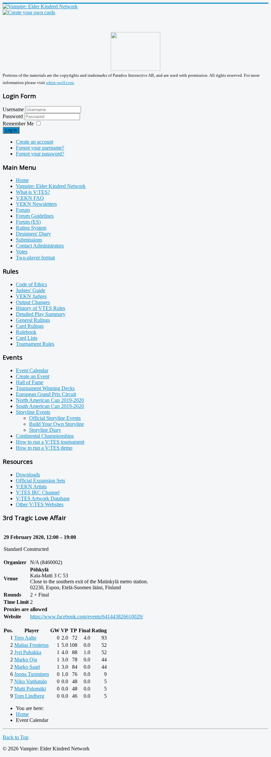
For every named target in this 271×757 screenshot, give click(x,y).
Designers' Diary (33, 234)
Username (13, 109)
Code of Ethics (31, 284)
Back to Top (15, 737)
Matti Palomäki (30, 688)
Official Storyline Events (55, 418)
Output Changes (33, 302)
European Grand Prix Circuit (46, 394)
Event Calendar (32, 370)
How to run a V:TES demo (44, 448)
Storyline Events (33, 412)
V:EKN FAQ (30, 198)
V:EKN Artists (31, 486)
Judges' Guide (30, 290)
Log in (11, 130)
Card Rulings (30, 326)
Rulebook (26, 332)
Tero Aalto (25, 638)
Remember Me (18, 123)
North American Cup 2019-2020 (50, 400)
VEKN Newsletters (36, 204)
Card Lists (26, 338)
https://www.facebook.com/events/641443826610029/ (86, 616)
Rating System (31, 228)
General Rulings (33, 320)
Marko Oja (25, 659)
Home (22, 180)
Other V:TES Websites (39, 504)
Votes (21, 251)
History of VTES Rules (40, 308)
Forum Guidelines (35, 216)
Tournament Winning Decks (45, 388)
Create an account (34, 142)
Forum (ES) (28, 222)
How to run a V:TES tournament (50, 442)
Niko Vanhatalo (30, 681)
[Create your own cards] (29, 12)
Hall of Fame (29, 382)
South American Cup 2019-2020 (50, 406)
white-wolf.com (60, 82)
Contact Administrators (40, 245)
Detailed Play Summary (40, 314)
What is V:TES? (33, 192)
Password (13, 116)
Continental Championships (45, 436)
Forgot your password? (40, 153)
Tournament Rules (35, 344)
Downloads (28, 474)
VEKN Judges (31, 296)
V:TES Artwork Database (43, 498)
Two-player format (35, 257)
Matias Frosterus (31, 645)
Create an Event (32, 376)
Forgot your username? (40, 148)
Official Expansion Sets (40, 480)
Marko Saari (27, 667)
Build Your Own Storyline (56, 424)
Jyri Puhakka (27, 652)
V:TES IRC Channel (37, 492)
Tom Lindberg (29, 696)
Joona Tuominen (31, 674)
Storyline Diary (45, 430)
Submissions (29, 240)
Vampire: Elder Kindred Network (51, 186)
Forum (23, 210)
